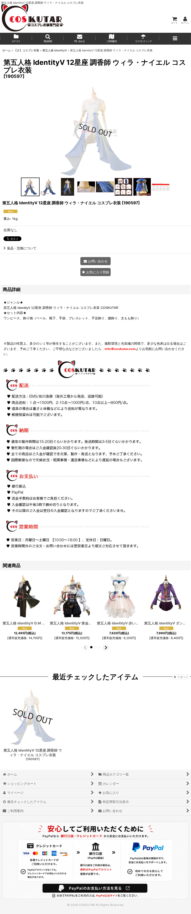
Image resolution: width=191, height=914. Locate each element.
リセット (182, 677)
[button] (48, 39)
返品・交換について (21, 248)
